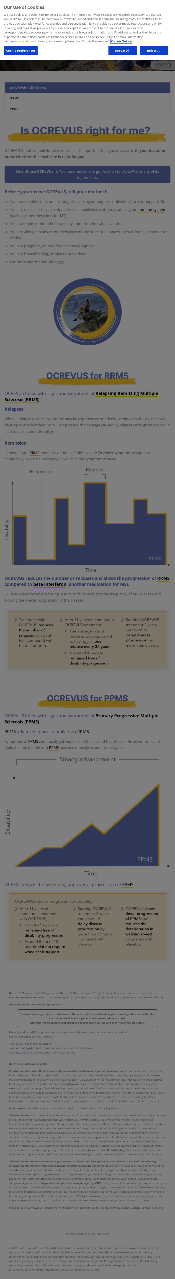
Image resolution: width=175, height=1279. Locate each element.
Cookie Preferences (20, 51)
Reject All (154, 51)
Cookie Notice (121, 41)
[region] (87, 30)
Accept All (122, 51)
